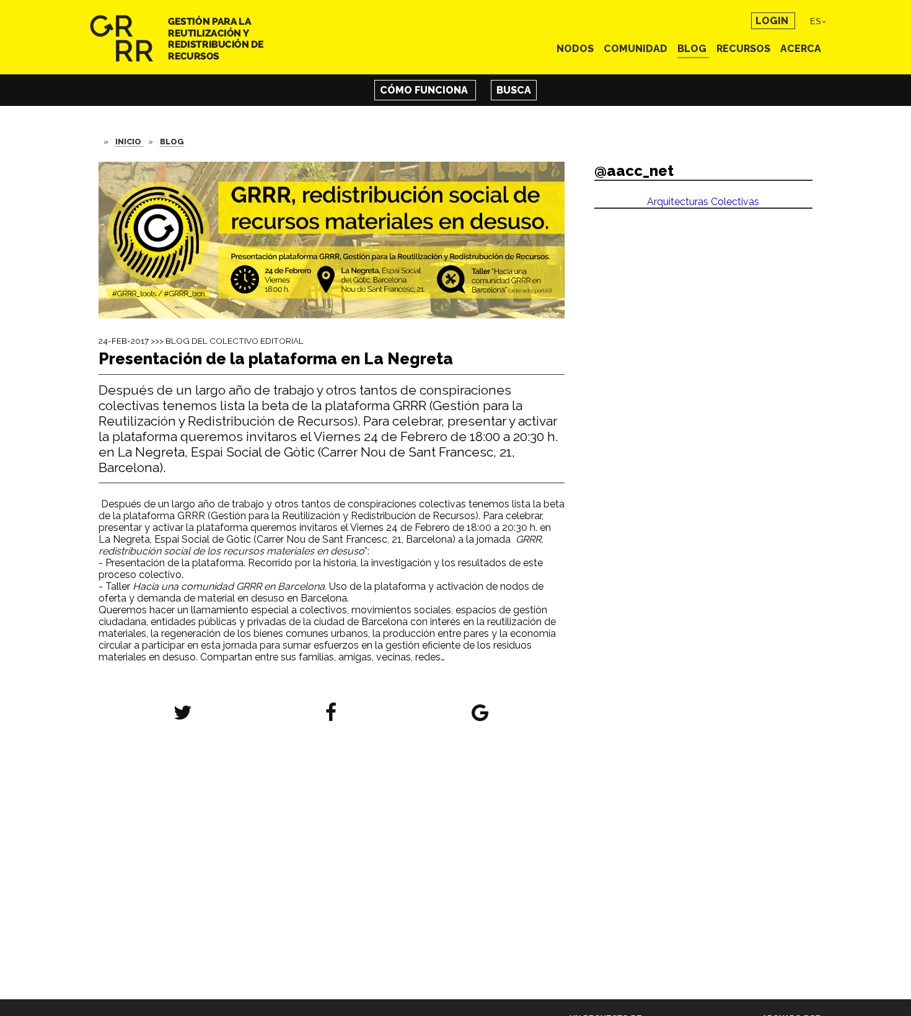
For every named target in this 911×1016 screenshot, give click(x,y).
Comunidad (637, 49)
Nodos (576, 49)
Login (773, 21)
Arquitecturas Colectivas (703, 202)
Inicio (129, 141)
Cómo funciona (425, 90)
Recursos (744, 49)
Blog (693, 49)
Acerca (800, 49)
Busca (513, 90)
